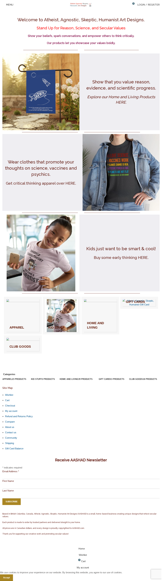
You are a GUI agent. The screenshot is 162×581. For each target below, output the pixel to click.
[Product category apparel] (22, 315)
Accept (6, 577)
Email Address (10, 471)
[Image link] (40, 91)
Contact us (10, 432)
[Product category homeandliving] (100, 315)
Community (11, 437)
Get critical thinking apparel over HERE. (41, 183)
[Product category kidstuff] (61, 315)
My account (11, 411)
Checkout (10, 405)
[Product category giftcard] (139, 302)
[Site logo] (81, 4)
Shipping (9, 443)
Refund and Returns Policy (19, 416)
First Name (8, 481)
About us (9, 427)
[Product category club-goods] (22, 344)
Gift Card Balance (14, 448)
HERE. (143, 257)
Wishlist (9, 395)
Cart (7, 400)
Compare (10, 421)
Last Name (8, 490)
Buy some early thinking (115, 257)
